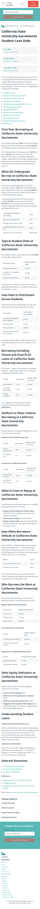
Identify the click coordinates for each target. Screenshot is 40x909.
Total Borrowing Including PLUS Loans (17, 104)
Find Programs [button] (33, 4)
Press (3, 864)
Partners (4, 878)
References (7, 124)
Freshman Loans (9, 93)
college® (6, 858)
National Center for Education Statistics (17, 780)
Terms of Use (6, 890)
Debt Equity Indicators (11, 118)
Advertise (4, 876)
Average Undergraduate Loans (14, 96)
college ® (9, 4)
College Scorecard (9, 783)
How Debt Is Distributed (12, 101)
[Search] (22, 4)
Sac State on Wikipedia (11, 772)
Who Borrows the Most (11, 115)
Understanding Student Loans (14, 121)
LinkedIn (4, 888)
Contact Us (5, 867)
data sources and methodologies (26, 792)
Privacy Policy (6, 892)
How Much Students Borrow (13, 98)
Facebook (5, 885)
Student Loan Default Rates (13, 112)
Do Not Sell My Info (7, 897)
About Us (4, 862)
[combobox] (22, 4)
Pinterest (5, 883)
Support (4, 869)
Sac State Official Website (12, 769)
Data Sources (5, 871)
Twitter (4, 881)
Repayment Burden (10, 110)
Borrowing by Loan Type (12, 107)
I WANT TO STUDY (9, 830)
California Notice (7, 895)
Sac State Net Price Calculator (14, 766)
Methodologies (6, 874)
